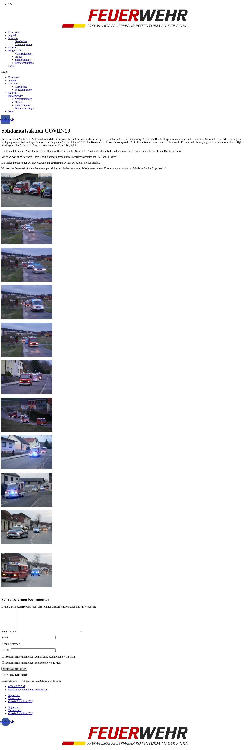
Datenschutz (14, 698)
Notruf (18, 56)
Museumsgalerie (23, 44)
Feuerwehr (14, 32)
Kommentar (8, 631)
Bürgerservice (15, 50)
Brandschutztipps (24, 62)
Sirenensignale (23, 59)
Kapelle (12, 47)
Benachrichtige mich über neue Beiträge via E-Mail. (33, 662)
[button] (125, 71)
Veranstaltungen (23, 53)
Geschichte (21, 41)
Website (5, 650)
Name (5, 637)
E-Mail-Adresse (10, 643)
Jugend (12, 35)
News (11, 65)
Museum (13, 38)
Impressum (14, 695)
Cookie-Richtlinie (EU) (20, 701)
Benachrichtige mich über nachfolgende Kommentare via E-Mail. (40, 656)
